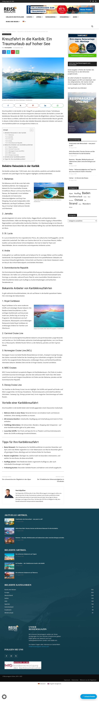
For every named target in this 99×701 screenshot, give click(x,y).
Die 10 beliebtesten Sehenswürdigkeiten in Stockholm (50, 480)
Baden (86, 193)
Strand (73, 203)
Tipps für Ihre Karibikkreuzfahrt (15, 159)
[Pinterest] (13, 52)
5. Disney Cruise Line (13, 155)
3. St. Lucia (10, 139)
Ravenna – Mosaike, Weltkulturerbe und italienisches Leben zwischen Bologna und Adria (82, 161)
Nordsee (71, 200)
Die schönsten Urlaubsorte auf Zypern (26, 554)
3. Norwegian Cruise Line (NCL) (15, 151)
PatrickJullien (8, 47)
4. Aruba (9, 141)
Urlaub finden (88, 696)
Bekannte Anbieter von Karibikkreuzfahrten (19, 145)
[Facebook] (90, 1)
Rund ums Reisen (11, 31)
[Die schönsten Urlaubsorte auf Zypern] (9, 556)
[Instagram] (93, 1)
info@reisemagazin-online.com (39, 646)
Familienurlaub (75, 196)
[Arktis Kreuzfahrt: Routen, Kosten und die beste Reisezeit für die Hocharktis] (9, 531)
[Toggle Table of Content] (30, 130)
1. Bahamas (10, 135)
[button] (92, 26)
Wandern (87, 204)
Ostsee (79, 200)
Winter (70, 207)
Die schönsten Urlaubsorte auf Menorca (27, 572)
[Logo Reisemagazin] (14, 9)
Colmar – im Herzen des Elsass (78, 178)
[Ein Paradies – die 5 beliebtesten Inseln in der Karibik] (9, 566)
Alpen (71, 193)
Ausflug (77, 193)
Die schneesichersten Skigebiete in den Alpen (16, 479)
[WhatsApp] (17, 52)
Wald (80, 204)
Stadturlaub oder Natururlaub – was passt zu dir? (82, 144)
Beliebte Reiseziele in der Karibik (15, 133)
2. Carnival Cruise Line (13, 149)
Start (3, 31)
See (85, 200)
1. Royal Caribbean (12, 147)
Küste (85, 197)
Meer (89, 197)
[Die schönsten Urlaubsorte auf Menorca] (9, 575)
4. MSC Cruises (11, 153)
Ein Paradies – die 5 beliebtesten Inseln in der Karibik (30, 563)
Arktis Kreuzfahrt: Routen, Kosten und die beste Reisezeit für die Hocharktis (82, 152)
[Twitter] (96, 1)
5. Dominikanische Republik (14, 143)
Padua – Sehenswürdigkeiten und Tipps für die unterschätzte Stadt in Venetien (82, 170)
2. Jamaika (10, 137)
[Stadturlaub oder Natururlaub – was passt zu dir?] (9, 521)
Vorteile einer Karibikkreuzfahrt (15, 157)
